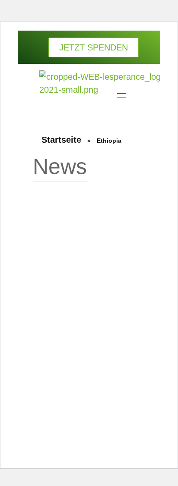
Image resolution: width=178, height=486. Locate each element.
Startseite (61, 139)
